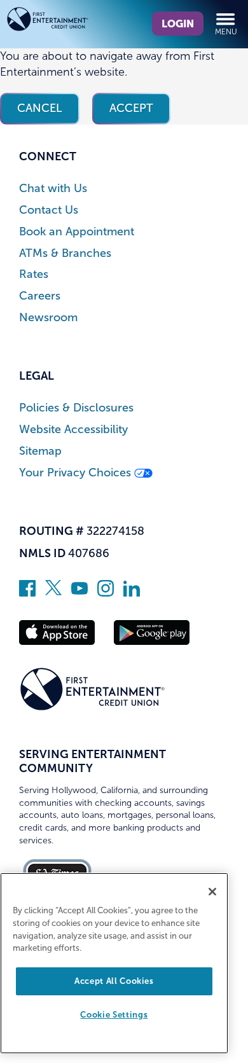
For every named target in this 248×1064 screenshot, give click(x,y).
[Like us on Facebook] (27, 592)
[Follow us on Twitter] (53, 592)
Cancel (39, 108)
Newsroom (48, 318)
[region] (114, 963)
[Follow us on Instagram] (105, 592)
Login (178, 23)
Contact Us (48, 210)
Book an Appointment (76, 232)
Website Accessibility (73, 430)
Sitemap (40, 451)
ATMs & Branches (65, 253)
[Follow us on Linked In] (131, 592)
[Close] (212, 892)
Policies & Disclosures (76, 408)
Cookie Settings (114, 1014)
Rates (33, 274)
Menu (226, 31)
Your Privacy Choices (76, 473)
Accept (131, 108)
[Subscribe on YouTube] (79, 592)
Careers (39, 296)
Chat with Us (53, 189)
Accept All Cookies (114, 981)
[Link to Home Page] (65, 21)
